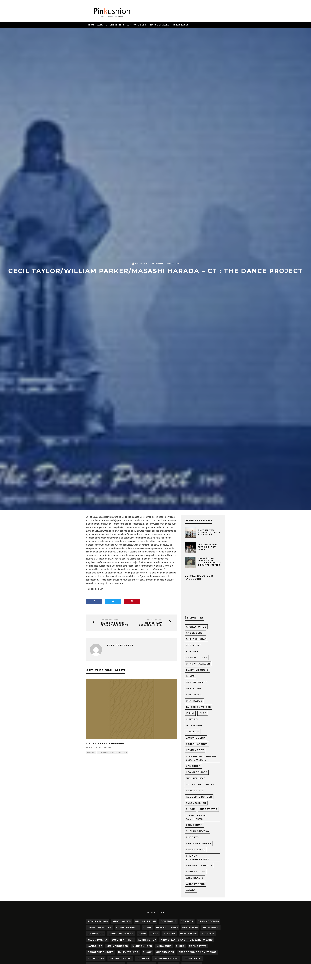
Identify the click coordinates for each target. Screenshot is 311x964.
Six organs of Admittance (196, 817)
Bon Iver (192, 651)
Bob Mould (194, 645)
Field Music (194, 694)
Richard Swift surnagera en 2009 (151, 624)
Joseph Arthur (197, 744)
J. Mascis (192, 731)
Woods (191, 890)
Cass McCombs (196, 657)
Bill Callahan (196, 639)
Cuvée (190, 676)
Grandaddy (194, 701)
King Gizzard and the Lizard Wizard (201, 758)
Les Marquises (196, 772)
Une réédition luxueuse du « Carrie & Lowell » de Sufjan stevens (209, 561)
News (91, 25)
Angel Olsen (195, 633)
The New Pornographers (198, 858)
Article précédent (110, 620)
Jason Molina (196, 738)
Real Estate (195, 790)
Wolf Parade (195, 884)
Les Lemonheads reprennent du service (207, 547)
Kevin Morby (195, 750)
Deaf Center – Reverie (105, 743)
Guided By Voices (198, 707)
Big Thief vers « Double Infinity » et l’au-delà (209, 532)
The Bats (192, 837)
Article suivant (155, 620)
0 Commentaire (116, 752)
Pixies (209, 784)
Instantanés (180, 25)
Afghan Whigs (196, 627)
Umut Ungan (91, 747)
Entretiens (117, 25)
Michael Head (196, 778)
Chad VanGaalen (198, 664)
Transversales (159, 25)
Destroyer (194, 688)
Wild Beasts (195, 878)
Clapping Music (197, 670)
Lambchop (193, 766)
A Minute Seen (136, 25)
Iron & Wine (194, 725)
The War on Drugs (199, 865)
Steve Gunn (194, 825)
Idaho (190, 713)
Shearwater (208, 809)
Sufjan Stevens (197, 831)
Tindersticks (195, 871)
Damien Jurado (197, 682)
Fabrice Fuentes (142, 264)
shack (190, 809)
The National (195, 849)
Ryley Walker (196, 803)
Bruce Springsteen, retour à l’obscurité (114, 624)
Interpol (192, 719)
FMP (100, 589)
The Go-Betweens (198, 843)
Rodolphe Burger (199, 797)
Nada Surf (193, 784)
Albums (102, 25)
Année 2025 (91, 752)
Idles (202, 713)
